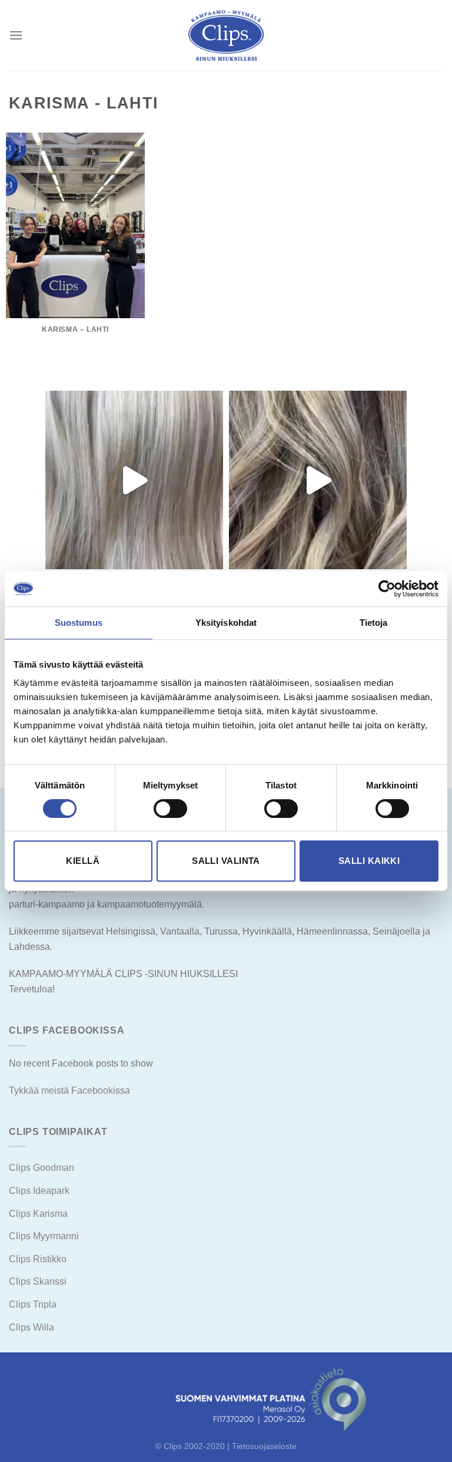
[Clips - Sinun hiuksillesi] (226, 35)
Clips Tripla (32, 1304)
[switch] (170, 808)
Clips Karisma (38, 1214)
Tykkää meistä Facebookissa (69, 1090)
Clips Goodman (41, 1168)
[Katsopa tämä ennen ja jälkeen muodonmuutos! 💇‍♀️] (318, 480)
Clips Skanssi (38, 1281)
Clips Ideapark (39, 1191)
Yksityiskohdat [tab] (226, 623)
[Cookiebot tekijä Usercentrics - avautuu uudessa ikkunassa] (386, 589)
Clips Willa (31, 1327)
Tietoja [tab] (374, 623)
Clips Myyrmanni (44, 1236)
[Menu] (16, 35)
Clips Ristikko (38, 1259)
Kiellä (82, 861)
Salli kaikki (369, 861)
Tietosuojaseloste (264, 1446)
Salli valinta (226, 861)
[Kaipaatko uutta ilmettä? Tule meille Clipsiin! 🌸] (134, 480)
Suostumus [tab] (78, 623)
